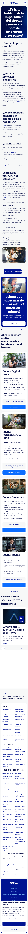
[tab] (6, 330)
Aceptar (14, 923)
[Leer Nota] (14, 616)
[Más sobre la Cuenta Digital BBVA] (14, 360)
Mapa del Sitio (14, 897)
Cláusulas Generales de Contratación (14, 894)
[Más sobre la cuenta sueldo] (14, 544)
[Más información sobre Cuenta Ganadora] (14, 486)
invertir (4, 197)
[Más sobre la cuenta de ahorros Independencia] (14, 421)
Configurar (14, 929)
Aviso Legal (14, 891)
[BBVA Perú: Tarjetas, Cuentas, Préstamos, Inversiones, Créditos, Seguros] (14, 3)
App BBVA (13, 152)
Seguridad (14, 888)
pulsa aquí (5, 871)
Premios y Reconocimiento (10, 865)
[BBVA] (14, 883)
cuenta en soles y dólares (9, 165)
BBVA (5, 125)
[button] (14, 407)
